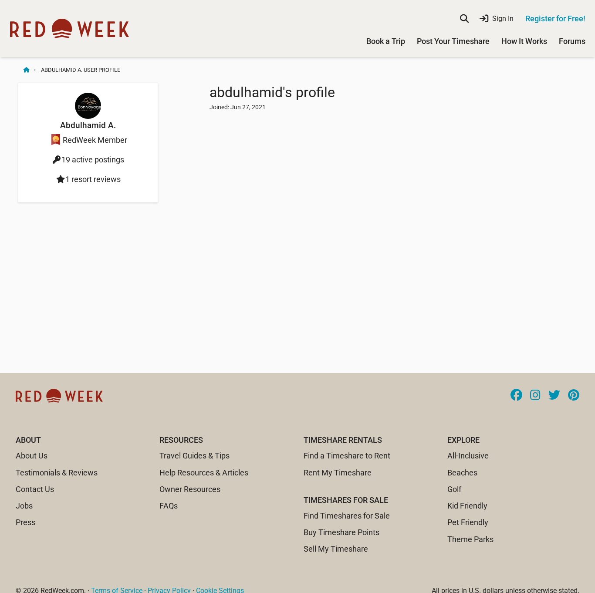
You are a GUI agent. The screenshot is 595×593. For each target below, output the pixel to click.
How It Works (524, 41)
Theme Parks (470, 539)
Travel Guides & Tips (194, 455)
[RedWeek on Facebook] (516, 395)
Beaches (462, 472)
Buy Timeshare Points (341, 532)
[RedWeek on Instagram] (535, 395)
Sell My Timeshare (336, 548)
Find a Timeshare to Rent (347, 455)
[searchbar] (464, 18)
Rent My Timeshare (338, 472)
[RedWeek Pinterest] (573, 395)
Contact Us (35, 489)
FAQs (168, 505)
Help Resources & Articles (203, 472)
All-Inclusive (468, 455)
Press (25, 522)
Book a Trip (385, 41)
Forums (572, 41)
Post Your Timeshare (453, 41)
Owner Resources (189, 489)
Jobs (24, 505)
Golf (454, 489)
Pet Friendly (467, 522)
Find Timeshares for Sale (347, 515)
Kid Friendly (467, 505)
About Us (31, 455)
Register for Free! (555, 18)
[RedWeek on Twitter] (554, 395)
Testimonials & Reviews (57, 472)
